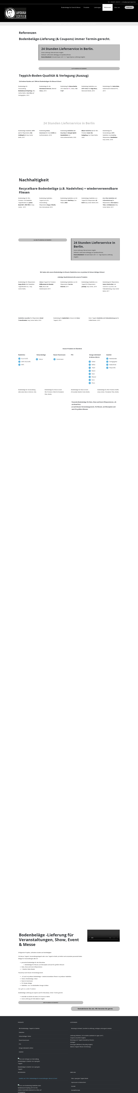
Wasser (94, 377)
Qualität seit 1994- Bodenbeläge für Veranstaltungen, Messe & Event (38, 1078)
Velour (41, 91)
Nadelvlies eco (89, 130)
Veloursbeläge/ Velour (25, 1036)
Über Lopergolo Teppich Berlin (79, 1078)
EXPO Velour (85, 88)
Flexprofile (112, 368)
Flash (93, 368)
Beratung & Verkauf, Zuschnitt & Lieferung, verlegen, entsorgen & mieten (91, 1028)
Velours (41, 282)
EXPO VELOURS (26, 361)
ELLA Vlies (29, 93)
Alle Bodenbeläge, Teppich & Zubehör (29, 1028)
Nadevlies (21, 1032)
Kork (93, 380)
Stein (93, 374)
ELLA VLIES (24, 358)
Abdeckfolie (112, 365)
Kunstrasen (60, 359)
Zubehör (109, 355)
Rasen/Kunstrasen (24, 1040)
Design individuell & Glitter (26, 1048)
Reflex (93, 365)
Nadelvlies (74, 188)
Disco (93, 383)
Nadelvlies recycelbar (108, 286)
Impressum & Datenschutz (78, 1082)
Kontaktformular (75, 1090)
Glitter (93, 361)
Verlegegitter (113, 361)
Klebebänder (113, 358)
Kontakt (73, 1086)
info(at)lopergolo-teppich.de (129, 2)
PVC (20, 1044)
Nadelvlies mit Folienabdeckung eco (107, 318)
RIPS (113, 133)
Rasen (93, 371)
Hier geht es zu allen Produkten (27, 989)
